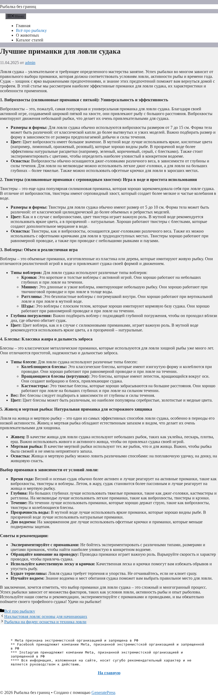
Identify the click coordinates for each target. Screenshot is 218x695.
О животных (27, 35)
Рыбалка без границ (18, 6)
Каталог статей (29, 40)
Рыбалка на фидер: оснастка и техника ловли (45, 622)
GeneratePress (103, 692)
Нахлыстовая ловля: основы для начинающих (45, 616)
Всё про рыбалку (31, 30)
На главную (109, 673)
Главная (23, 25)
